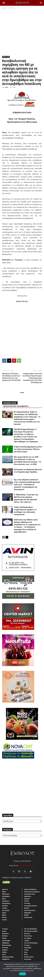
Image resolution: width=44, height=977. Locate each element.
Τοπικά (26, 950)
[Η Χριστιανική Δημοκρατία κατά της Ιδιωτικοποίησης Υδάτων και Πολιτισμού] (7, 449)
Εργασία (26, 908)
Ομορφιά (4, 950)
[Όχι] (41, 969)
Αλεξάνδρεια (6, 896)
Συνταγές (27, 945)
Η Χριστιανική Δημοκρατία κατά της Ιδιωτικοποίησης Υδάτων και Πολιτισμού (28, 449)
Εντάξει (22, 974)
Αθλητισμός (5, 894)
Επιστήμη (27, 903)
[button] (3, 3)
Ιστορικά (5, 929)
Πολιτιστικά (28, 936)
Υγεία (25, 952)
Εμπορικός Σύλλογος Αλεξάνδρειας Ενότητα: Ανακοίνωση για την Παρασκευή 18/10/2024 (11, 377)
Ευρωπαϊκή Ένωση (29, 910)
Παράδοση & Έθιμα (8, 957)
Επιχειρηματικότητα (30, 906)
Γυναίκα (4, 920)
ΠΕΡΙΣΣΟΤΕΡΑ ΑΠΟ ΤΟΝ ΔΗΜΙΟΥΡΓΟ (16, 406)
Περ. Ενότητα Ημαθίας (31, 931)
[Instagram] (19, 871)
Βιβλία (4, 915)
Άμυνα (4, 899)
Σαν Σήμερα (27, 938)
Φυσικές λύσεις (29, 957)
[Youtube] (31, 871)
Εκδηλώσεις (27, 896)
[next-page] (7, 537)
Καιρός (4, 931)
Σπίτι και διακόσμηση (30, 943)
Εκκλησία (27, 899)
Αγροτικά (5, 889)
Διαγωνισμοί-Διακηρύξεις (32, 892)
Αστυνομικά (5, 910)
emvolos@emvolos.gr (26, 865)
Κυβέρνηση (5, 943)
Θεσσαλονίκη (28, 917)
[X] (9, 361)
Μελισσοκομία (6, 945)
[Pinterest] (14, 361)
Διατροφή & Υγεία (29, 894)
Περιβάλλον (6, 959)
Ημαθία (26, 915)
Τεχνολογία (27, 947)
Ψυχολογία (27, 959)
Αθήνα (4, 892)
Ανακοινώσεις (6, 903)
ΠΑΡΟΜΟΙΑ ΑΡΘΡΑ (9, 403)
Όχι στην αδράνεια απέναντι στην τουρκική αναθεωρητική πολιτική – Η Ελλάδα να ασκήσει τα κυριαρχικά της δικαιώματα (27, 484)
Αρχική (4, 8)
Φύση (26, 954)
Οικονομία (5, 947)
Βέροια (4, 913)
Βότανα (4, 917)
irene (6, 87)
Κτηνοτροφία (6, 940)
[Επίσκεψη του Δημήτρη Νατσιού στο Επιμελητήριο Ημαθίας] (7, 472)
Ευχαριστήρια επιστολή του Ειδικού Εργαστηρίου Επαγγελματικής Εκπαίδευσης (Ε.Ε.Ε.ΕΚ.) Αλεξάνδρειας (32, 378)
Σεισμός (26, 940)
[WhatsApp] (19, 361)
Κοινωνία (5, 936)
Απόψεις (4, 908)
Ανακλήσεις (5, 901)
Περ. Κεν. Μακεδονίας (30, 929)
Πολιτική (12, 8)
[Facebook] (4, 361)
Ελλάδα (26, 901)
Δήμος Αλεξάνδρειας (30, 889)
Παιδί (3, 954)
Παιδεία (4, 952)
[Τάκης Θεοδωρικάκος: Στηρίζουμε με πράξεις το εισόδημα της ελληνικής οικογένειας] (7, 509)
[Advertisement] (22, 32)
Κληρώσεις (5, 933)
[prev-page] (3, 537)
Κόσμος (4, 938)
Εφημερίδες (27, 913)
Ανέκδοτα (5, 906)
